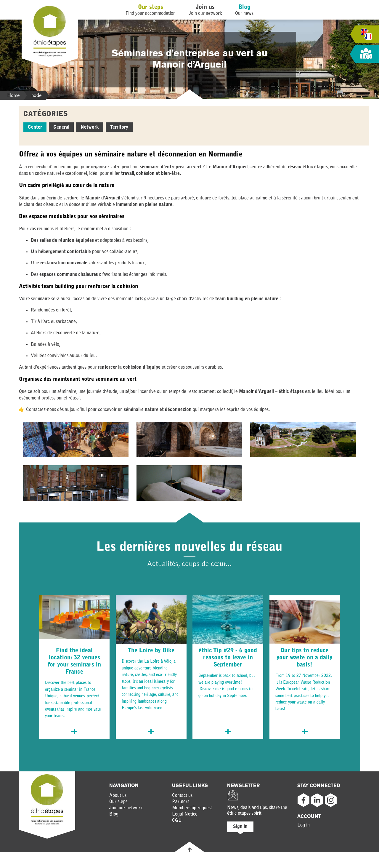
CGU (177, 820)
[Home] (49, 55)
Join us (205, 7)
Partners (180, 802)
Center (35, 127)
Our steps (150, 7)
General (61, 127)
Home (13, 95)
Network (90, 127)
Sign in (240, 826)
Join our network (126, 808)
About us (117, 795)
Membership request (192, 808)
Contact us (182, 795)
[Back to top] (190, 850)
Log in (303, 825)
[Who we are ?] (364, 54)
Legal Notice (184, 814)
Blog (244, 7)
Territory (119, 127)
